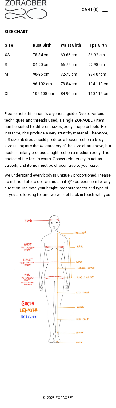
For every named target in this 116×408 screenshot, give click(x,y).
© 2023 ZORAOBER (58, 398)
